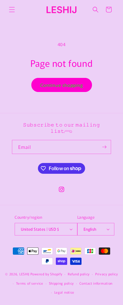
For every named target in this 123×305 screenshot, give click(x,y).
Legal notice (64, 292)
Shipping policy (61, 283)
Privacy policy (106, 273)
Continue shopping (61, 85)
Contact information (96, 283)
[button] (12, 9)
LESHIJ (24, 273)
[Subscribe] (104, 147)
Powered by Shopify (46, 273)
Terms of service (29, 283)
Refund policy (79, 273)
